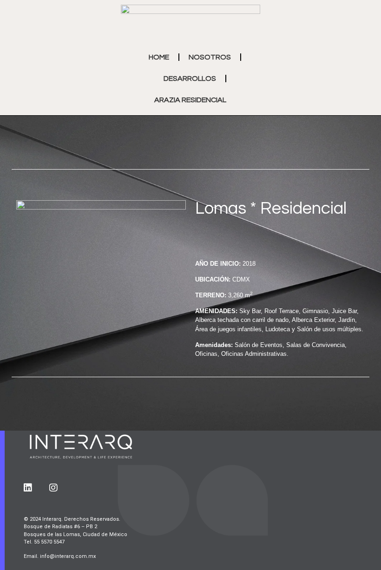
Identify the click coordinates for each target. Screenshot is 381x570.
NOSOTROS (210, 57)
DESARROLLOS (190, 78)
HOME (159, 57)
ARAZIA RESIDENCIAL (190, 100)
